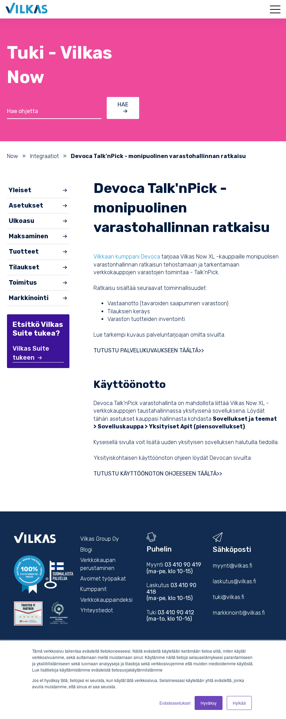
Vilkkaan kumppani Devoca (126, 256)
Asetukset (26, 205)
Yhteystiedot (96, 610)
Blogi (86, 549)
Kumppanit (93, 589)
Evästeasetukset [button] (174, 703)
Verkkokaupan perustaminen (97, 564)
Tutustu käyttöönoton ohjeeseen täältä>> (158, 473)
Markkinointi (28, 298)
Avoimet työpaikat (103, 578)
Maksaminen (28, 236)
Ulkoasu (21, 221)
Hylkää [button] (239, 703)
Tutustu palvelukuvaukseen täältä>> (149, 350)
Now (12, 156)
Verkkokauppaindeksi (106, 600)
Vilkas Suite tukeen (31, 353)
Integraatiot (44, 156)
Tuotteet (24, 251)
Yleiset (20, 190)
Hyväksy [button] (209, 703)
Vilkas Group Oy (99, 538)
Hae (123, 104)
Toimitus (23, 282)
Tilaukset (24, 267)
